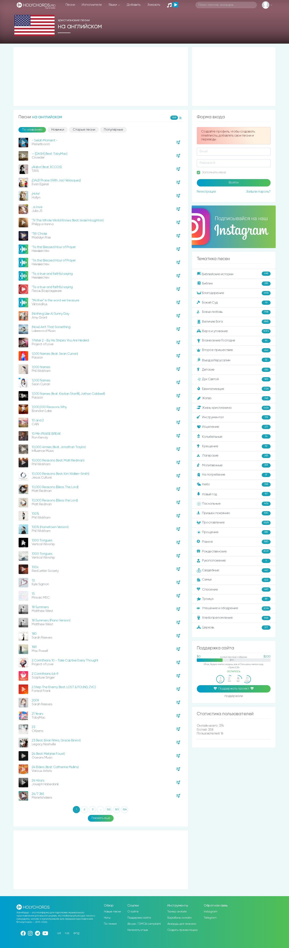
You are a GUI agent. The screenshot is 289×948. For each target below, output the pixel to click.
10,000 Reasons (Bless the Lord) (55, 500)
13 (33, 580)
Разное (235, 541)
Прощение (235, 532)
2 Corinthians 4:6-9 (45, 673)
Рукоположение (234, 560)
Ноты (107, 917)
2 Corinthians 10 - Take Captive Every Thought (65, 660)
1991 (34, 647)
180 (34, 633)
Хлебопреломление (235, 617)
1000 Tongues (42, 540)
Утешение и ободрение (235, 608)
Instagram (210, 911)
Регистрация (206, 191)
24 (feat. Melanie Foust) (48, 753)
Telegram (210, 917)
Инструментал (235, 417)
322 (109, 809)
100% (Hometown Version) (50, 527)
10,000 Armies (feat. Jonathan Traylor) (59, 447)
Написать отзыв (137, 930)
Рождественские (235, 551)
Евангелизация (235, 389)
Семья (235, 579)
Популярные (113, 129)
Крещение (234, 446)
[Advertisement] (100, 76)
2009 (35, 700)
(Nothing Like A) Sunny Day (50, 313)
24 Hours (38, 780)
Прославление (235, 522)
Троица (234, 598)
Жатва (235, 398)
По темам (110, 923)
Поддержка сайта (139, 917)
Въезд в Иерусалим (234, 360)
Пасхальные (235, 503)
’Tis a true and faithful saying (52, 273)
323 (117, 809)
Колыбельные (234, 436)
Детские (235, 369)
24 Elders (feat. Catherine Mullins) (55, 767)
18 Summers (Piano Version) (51, 620)
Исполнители (92, 4)
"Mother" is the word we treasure (55, 300)
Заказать (153, 4)
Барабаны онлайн (179, 917)
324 (125, 809)
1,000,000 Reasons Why (49, 407)
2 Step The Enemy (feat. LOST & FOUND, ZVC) (64, 687)
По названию (32, 129)
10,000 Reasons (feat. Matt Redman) (58, 460)
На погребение (234, 474)
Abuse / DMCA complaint (144, 923)
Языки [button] (113, 4)
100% (35, 513)
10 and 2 (38, 420)
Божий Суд (234, 302)
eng (76, 933)
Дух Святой (235, 379)
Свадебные (235, 570)
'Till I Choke (39, 233)
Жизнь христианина (235, 407)
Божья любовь (235, 311)
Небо (235, 484)
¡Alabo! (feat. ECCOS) (47, 167)
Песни (70, 4)
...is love (37, 207)
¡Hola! (35, 193)
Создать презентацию (182, 930)
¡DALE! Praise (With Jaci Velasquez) (56, 180)
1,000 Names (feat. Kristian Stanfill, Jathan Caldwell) (68, 393)
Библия (235, 283)
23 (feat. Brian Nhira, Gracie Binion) (56, 740)
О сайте (133, 911)
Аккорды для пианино (181, 923)
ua (59, 933)
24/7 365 (38, 793)
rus (67, 933)
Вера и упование (235, 331)
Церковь (235, 627)
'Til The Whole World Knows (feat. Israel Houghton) (67, 220)
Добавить (133, 4)
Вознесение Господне (234, 340)
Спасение (235, 589)
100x (35, 567)
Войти (233, 182)
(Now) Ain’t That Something (51, 327)
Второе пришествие (235, 350)
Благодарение (235, 292)
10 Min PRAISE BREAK (46, 433)
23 (33, 727)
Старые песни (84, 129)
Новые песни (112, 911)
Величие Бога (235, 321)
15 (33, 593)
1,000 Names (41, 367)
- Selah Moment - (44, 140)
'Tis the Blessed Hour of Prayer (54, 247)
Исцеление (235, 426)
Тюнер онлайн (177, 911)
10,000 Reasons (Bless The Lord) (55, 487)
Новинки (57, 129)
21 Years (37, 713)
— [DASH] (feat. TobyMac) (49, 153)
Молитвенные (235, 465)
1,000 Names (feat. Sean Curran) (55, 353)
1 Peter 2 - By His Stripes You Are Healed (60, 340)
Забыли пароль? (258, 191)
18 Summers (40, 607)
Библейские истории (235, 274)
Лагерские (235, 455)
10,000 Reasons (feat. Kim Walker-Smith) (60, 473)
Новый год (235, 494)
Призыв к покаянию (235, 513)
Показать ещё (100, 818)
